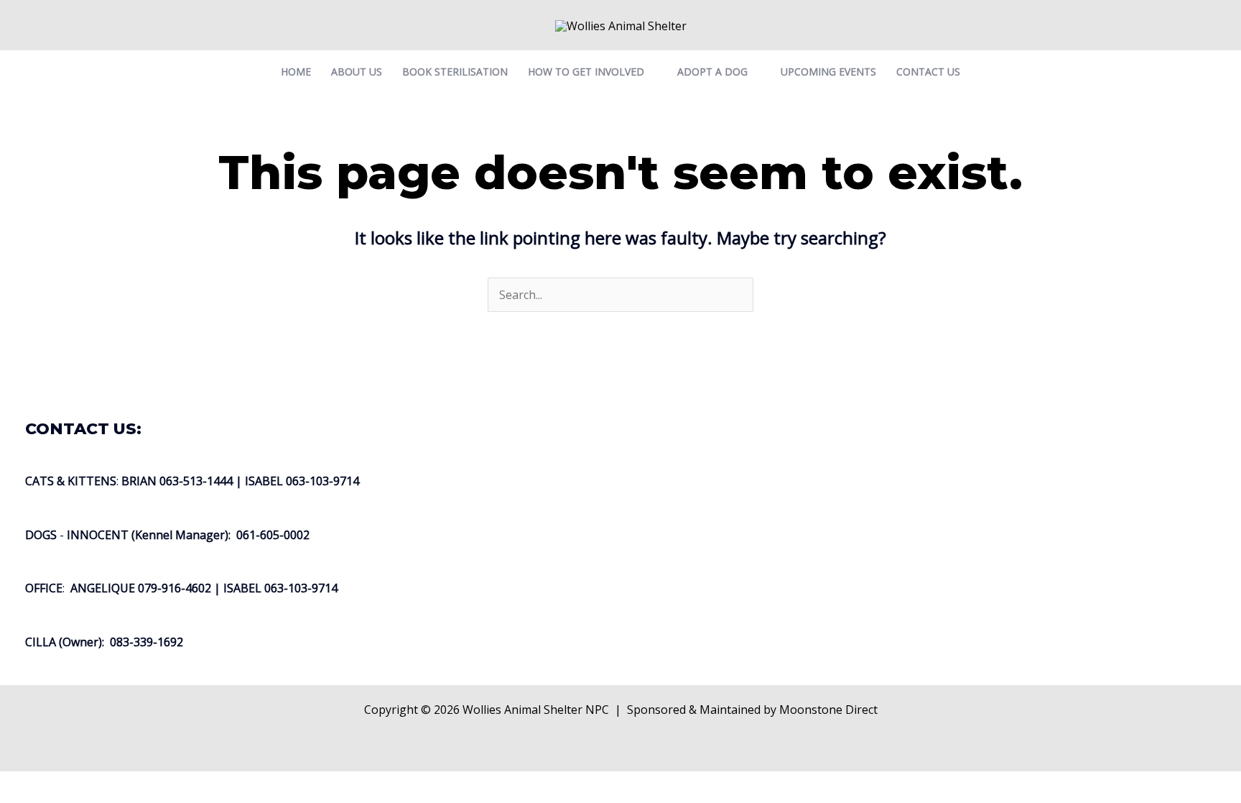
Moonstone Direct (828, 709)
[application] (650, 71)
